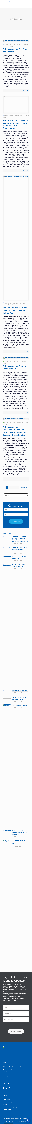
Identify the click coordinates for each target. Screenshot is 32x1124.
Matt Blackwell (17, 422)
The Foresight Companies (21, 1118)
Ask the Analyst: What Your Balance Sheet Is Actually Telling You (15, 310)
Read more (25, 90)
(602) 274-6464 (7, 1074)
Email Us (5, 1076)
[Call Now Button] (28, 1120)
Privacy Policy (10, 1121)
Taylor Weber (16, 115)
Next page (24, 487)
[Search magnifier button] (27, 495)
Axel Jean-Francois (21, 44)
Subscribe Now (16, 1031)
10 (17, 487)
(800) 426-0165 (7, 1071)
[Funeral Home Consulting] (16, 6)
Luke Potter (14, 361)
